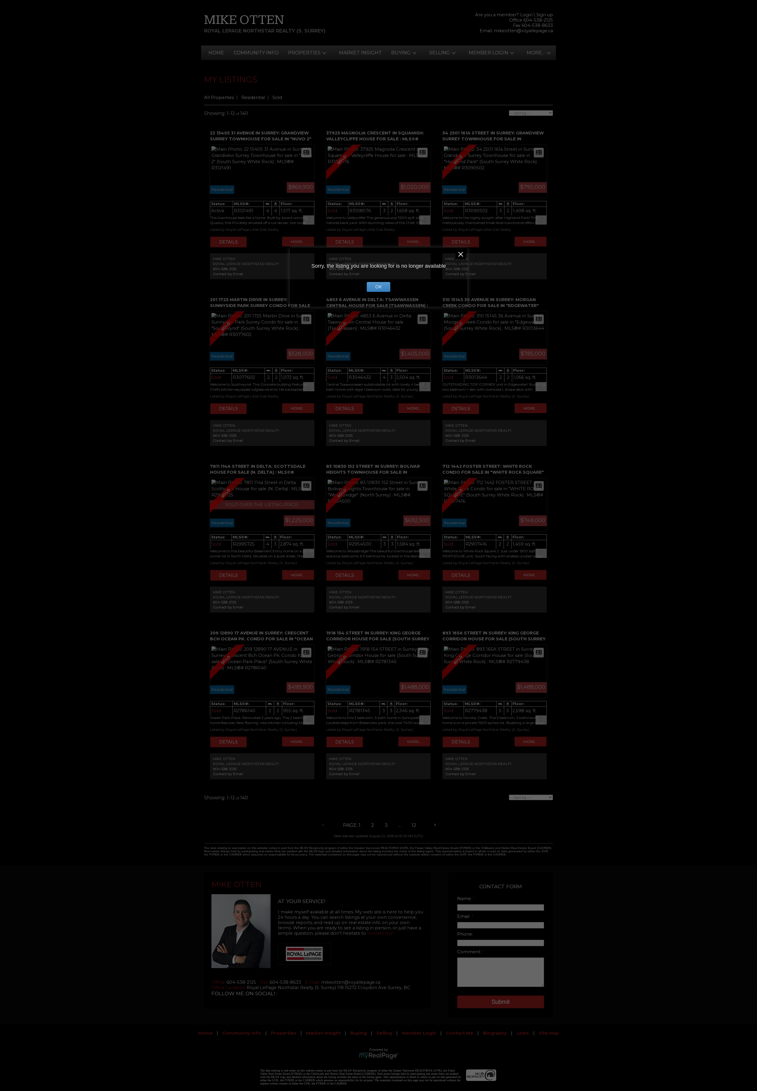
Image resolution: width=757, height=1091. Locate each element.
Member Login (488, 53)
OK (378, 287)
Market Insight (360, 53)
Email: (464, 916)
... (399, 825)
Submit (500, 1002)
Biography (495, 1033)
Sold (277, 97)
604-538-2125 (224, 269)
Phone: (465, 934)
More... (536, 53)
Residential (253, 97)
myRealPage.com (379, 1056)
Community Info (256, 53)
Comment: (469, 951)
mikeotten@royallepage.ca (523, 30)
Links (523, 1033)
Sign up (544, 14)
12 (414, 825)
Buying (401, 53)
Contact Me (459, 1033)
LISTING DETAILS (228, 242)
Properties (304, 53)
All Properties (219, 97)
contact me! (380, 933)
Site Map (549, 1033)
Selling (439, 53)
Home (216, 53)
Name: (465, 898)
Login (526, 14)
